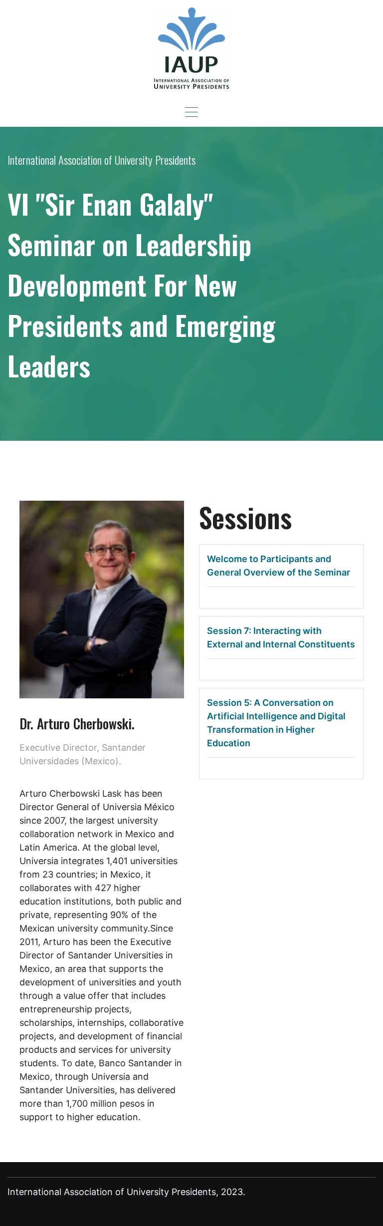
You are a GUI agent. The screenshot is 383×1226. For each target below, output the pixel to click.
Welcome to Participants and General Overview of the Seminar (278, 566)
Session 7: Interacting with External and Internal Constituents (281, 637)
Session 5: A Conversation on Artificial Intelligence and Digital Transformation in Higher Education (276, 722)
